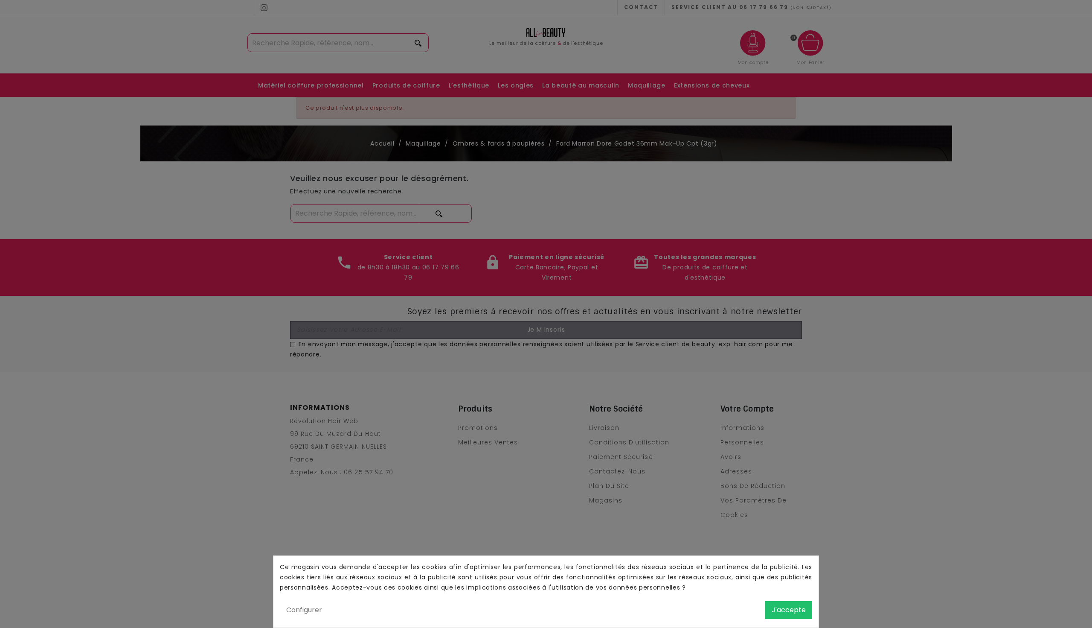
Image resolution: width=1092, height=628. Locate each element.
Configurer (304, 610)
